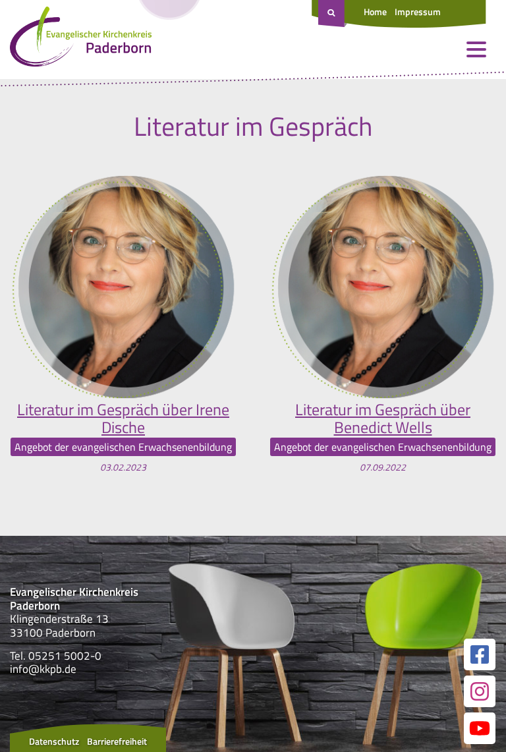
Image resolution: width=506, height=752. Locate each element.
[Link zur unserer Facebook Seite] (479, 654)
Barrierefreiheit (117, 741)
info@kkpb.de (43, 669)
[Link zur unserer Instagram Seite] (479, 691)
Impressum (418, 11)
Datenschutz (54, 741)
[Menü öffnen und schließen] (476, 49)
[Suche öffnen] (332, 14)
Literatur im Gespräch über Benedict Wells (382, 418)
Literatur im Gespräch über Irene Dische (123, 418)
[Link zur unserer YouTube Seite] (479, 728)
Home (375, 11)
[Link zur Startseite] (81, 39)
